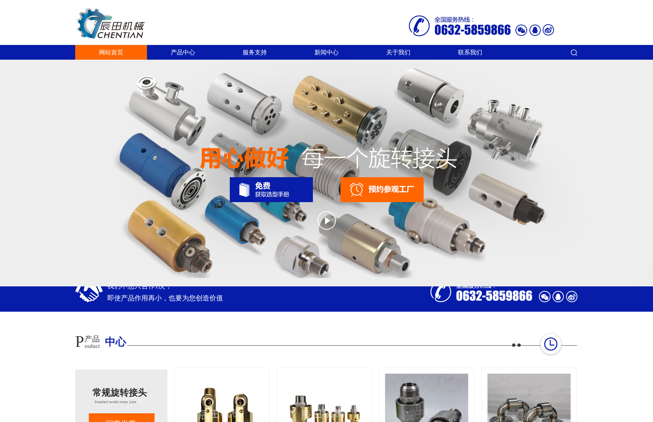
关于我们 (398, 52)
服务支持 (255, 52)
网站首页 (111, 52)
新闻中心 (326, 52)
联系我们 (470, 52)
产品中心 (183, 52)
